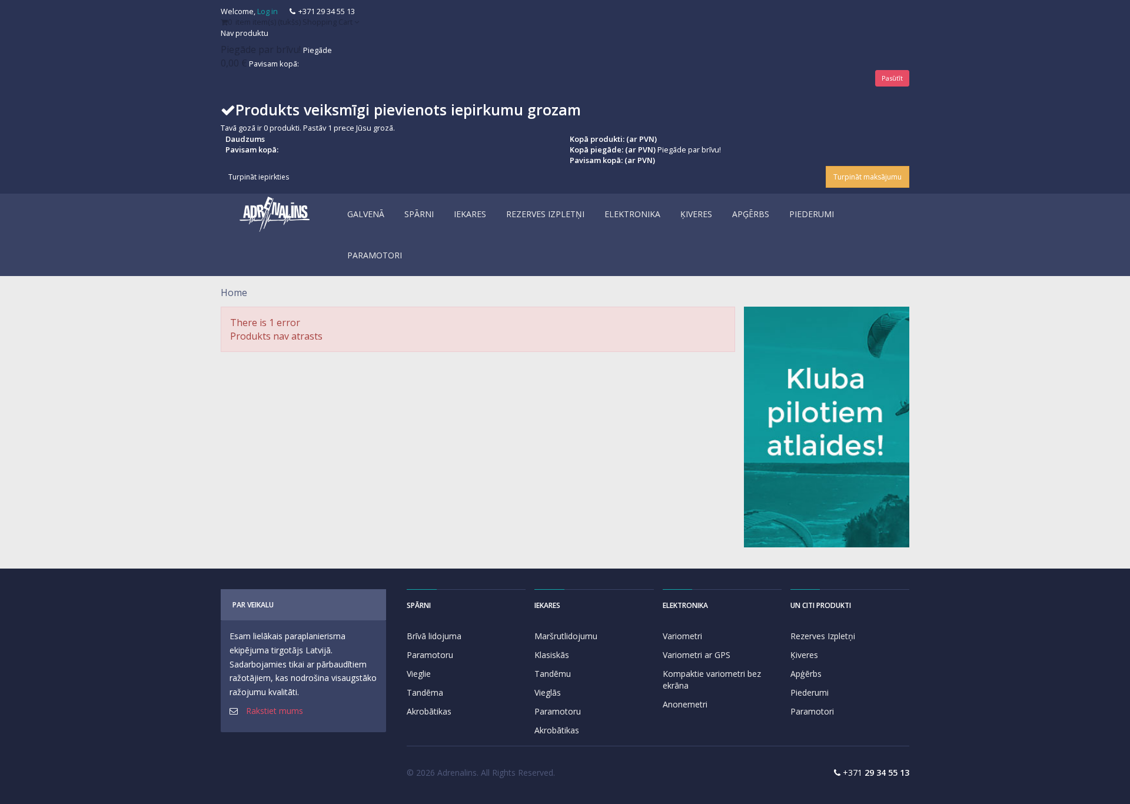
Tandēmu (552, 673)
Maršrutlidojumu (565, 636)
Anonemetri (685, 704)
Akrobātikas (429, 711)
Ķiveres (804, 654)
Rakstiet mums (274, 710)
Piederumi (809, 692)
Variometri (682, 636)
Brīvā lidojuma (434, 636)
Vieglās (547, 692)
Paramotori (812, 711)
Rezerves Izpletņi (822, 636)
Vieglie (419, 673)
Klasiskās (551, 654)
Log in (267, 11)
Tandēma (425, 692)
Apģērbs (806, 673)
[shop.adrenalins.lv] (275, 214)
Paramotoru (430, 654)
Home (234, 292)
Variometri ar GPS (696, 654)
